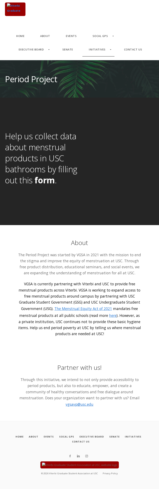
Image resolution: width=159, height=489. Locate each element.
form (45, 180)
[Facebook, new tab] (70, 456)
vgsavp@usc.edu (79, 404)
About (45, 36)
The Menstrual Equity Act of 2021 (83, 308)
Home (20, 36)
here (113, 315)
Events (71, 36)
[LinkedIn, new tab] (78, 456)
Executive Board (31, 49)
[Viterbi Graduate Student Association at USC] (15, 9)
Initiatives (97, 49)
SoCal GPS (100, 36)
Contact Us (133, 49)
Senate (67, 49)
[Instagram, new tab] (86, 456)
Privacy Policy (110, 473)
